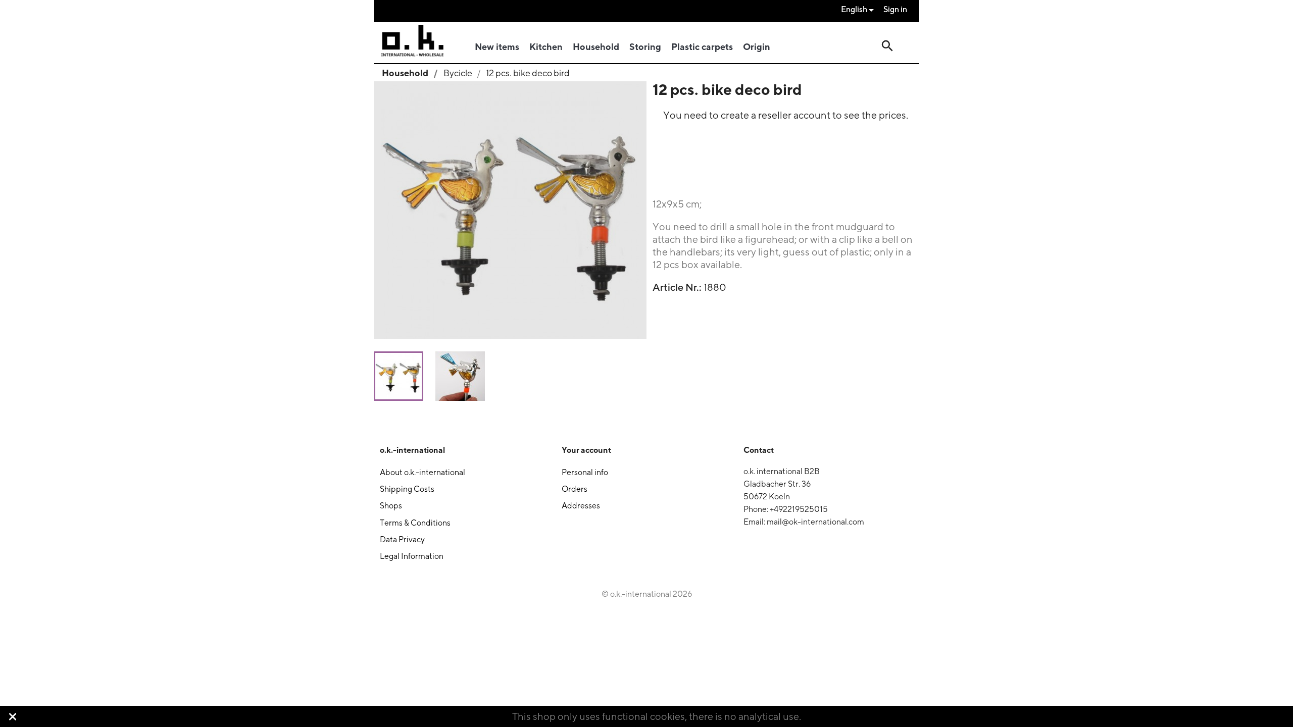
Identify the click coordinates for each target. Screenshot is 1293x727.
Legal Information (411, 556)
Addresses (581, 505)
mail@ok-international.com (815, 522)
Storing (645, 46)
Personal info (585, 472)
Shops (391, 505)
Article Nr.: (677, 287)
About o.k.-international (422, 472)
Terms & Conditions (415, 523)
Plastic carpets (702, 46)
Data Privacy (402, 539)
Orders (574, 489)
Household (596, 46)
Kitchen (546, 46)
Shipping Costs (407, 489)
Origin (756, 46)
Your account (586, 450)
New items (497, 46)
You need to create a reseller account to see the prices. (785, 115)
